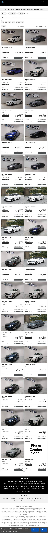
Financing (23, 500)
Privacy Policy (30, 500)
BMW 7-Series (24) (7, 483)
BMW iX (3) (42, 483)
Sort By (36, 26)
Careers (18, 500)
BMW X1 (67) (41, 486)
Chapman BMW (35, 1)
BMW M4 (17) (27, 486)
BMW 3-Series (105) (19, 481)
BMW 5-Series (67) (38, 481)
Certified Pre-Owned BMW (24, 498)
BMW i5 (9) (30, 483)
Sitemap (36, 500)
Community (13, 500)
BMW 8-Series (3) (16, 483)
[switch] (46, 2)
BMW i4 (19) (24, 483)
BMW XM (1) (24, 491)
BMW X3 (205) (13, 488)
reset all (26, 13)
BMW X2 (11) (6, 488)
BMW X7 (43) (17, 491)
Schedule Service (41, 498)
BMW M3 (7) (20, 486)
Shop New (5, 498)
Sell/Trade (34, 498)
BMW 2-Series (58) (10, 481)
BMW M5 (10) (34, 486)
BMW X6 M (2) (41, 488)
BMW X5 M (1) (27, 488)
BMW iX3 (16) (7, 486)
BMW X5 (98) (20, 488)
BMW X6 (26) (34, 488)
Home (2, 5)
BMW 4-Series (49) (29, 481)
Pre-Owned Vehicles (13, 498)
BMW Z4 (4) (30, 491)
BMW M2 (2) (14, 486)
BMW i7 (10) (36, 483)
